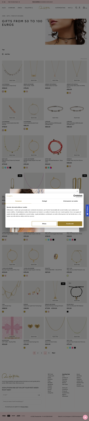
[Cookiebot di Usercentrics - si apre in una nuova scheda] (74, 196)
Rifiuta (44, 223)
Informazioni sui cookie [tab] (70, 201)
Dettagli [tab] (44, 201)
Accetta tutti (70, 223)
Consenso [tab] (18, 201)
